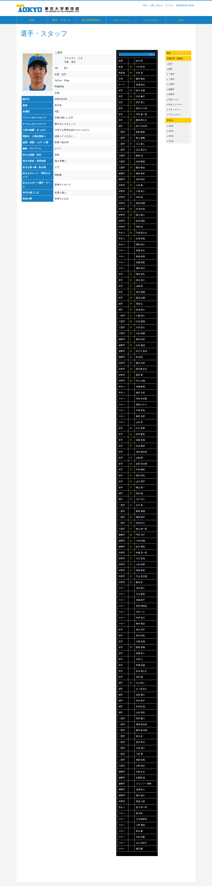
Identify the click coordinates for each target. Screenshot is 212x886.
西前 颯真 (140, 132)
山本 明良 (140, 712)
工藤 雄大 (140, 315)
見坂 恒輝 (140, 203)
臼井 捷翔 (140, 321)
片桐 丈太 (140, 771)
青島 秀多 (140, 173)
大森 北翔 (140, 641)
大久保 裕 (140, 66)
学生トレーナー (174, 104)
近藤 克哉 (140, 440)
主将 (121, 78)
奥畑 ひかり (141, 404)
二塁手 (122, 138)
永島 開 (139, 457)
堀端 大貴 (140, 801)
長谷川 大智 (141, 108)
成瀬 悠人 (140, 789)
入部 (180, 20)
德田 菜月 (140, 268)
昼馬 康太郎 (141, 724)
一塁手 (122, 132)
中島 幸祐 (140, 410)
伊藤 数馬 (140, 386)
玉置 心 (139, 659)
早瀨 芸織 (140, 665)
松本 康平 (140, 700)
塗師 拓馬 (140, 759)
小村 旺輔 (140, 540)
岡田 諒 (139, 303)
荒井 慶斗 (140, 718)
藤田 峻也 (140, 78)
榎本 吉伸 (140, 363)
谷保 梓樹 (140, 238)
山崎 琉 (139, 286)
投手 (121, 90)
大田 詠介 (140, 327)
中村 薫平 (140, 96)
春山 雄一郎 (141, 528)
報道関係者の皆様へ (185, 5)
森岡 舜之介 (141, 120)
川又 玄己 (140, 499)
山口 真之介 (141, 149)
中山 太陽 (140, 380)
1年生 (170, 141)
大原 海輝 (140, 333)
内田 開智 (140, 161)
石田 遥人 (140, 588)
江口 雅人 (140, 143)
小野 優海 (140, 825)
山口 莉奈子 (141, 842)
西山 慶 (139, 831)
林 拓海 (139, 357)
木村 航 (139, 197)
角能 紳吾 (140, 256)
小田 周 (139, 754)
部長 (121, 60)
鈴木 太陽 (140, 90)
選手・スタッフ (61, 20)
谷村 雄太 (140, 179)
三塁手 (122, 155)
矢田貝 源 (140, 706)
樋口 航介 (140, 795)
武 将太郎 (140, 209)
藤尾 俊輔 (140, 511)
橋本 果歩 (140, 623)
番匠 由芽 (140, 416)
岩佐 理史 (140, 635)
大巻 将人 (140, 191)
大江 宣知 (140, 558)
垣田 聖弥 (140, 434)
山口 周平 (140, 481)
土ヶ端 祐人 (141, 688)
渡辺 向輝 (140, 297)
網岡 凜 (139, 155)
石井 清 (139, 72)
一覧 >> (151, 54)
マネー (122, 250)
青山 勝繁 (140, 138)
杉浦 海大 (140, 309)
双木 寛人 (140, 102)
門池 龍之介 (141, 232)
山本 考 (139, 422)
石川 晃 (139, 505)
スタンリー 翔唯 (143, 783)
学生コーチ (172, 99)
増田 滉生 (140, 274)
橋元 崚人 (140, 214)
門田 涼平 (140, 534)
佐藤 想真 (140, 262)
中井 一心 (140, 611)
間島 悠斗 (140, 244)
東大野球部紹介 (91, 20)
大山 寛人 (140, 682)
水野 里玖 (140, 765)
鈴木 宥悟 (140, 546)
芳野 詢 (139, 226)
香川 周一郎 (141, 807)
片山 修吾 (140, 594)
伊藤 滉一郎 (141, 552)
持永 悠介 (140, 280)
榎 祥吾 (139, 813)
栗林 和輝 (140, 647)
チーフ (122, 84)
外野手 (122, 185)
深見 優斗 (140, 694)
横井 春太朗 (141, 730)
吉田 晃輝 (140, 292)
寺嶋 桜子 (140, 600)
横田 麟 (139, 848)
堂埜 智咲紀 (141, 606)
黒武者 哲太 (141, 369)
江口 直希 (140, 428)
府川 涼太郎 (141, 126)
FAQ (145, 5)
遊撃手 (122, 173)
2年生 (170, 136)
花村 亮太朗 (141, 463)
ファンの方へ (151, 20)
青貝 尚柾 (140, 339)
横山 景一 (140, 487)
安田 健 (139, 677)
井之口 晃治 (141, 351)
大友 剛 (139, 185)
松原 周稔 (140, 220)
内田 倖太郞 (141, 398)
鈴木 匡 (139, 60)
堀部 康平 (140, 517)
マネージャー (173, 109)
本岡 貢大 (140, 523)
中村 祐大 (140, 617)
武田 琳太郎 (141, 451)
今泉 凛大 (140, 748)
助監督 (122, 72)
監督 (121, 66)
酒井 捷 (139, 374)
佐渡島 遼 (140, 777)
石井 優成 (140, 345)
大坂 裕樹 (140, 564)
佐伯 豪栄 (140, 445)
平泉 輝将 (140, 469)
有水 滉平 (140, 629)
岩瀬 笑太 (140, 84)
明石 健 (139, 493)
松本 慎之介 (141, 671)
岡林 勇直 (140, 570)
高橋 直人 (140, 653)
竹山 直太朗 (141, 576)
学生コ (122, 232)
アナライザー (173, 114)
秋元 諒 (139, 736)
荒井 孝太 (140, 742)
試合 (31, 20)
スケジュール (121, 20)
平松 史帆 (140, 837)
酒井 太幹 (140, 392)
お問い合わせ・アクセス (161, 5)
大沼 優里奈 (141, 819)
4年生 (170, 126)
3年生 (170, 131)
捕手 (121, 126)
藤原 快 (139, 582)
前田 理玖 (140, 475)
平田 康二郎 (141, 114)
